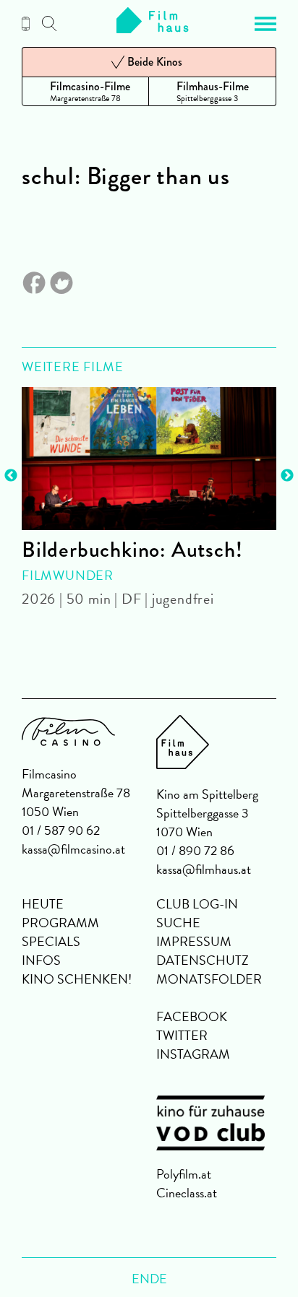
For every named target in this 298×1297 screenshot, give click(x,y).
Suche (178, 922)
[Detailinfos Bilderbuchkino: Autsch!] (149, 458)
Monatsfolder (209, 979)
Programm (60, 922)
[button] (265, 24)
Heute (43, 904)
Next (287, 476)
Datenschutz (202, 960)
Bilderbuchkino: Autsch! (132, 549)
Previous (11, 476)
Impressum (193, 941)
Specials (51, 941)
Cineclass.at (186, 1192)
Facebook (191, 1016)
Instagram (193, 1054)
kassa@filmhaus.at (203, 869)
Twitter (182, 1035)
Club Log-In (197, 904)
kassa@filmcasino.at (73, 849)
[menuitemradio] (85, 91)
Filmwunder (68, 575)
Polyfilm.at (183, 1174)
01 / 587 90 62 (61, 830)
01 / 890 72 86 (195, 850)
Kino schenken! (77, 979)
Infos (41, 960)
